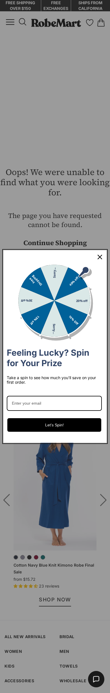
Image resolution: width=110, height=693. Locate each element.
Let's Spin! (54, 425)
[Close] (100, 257)
